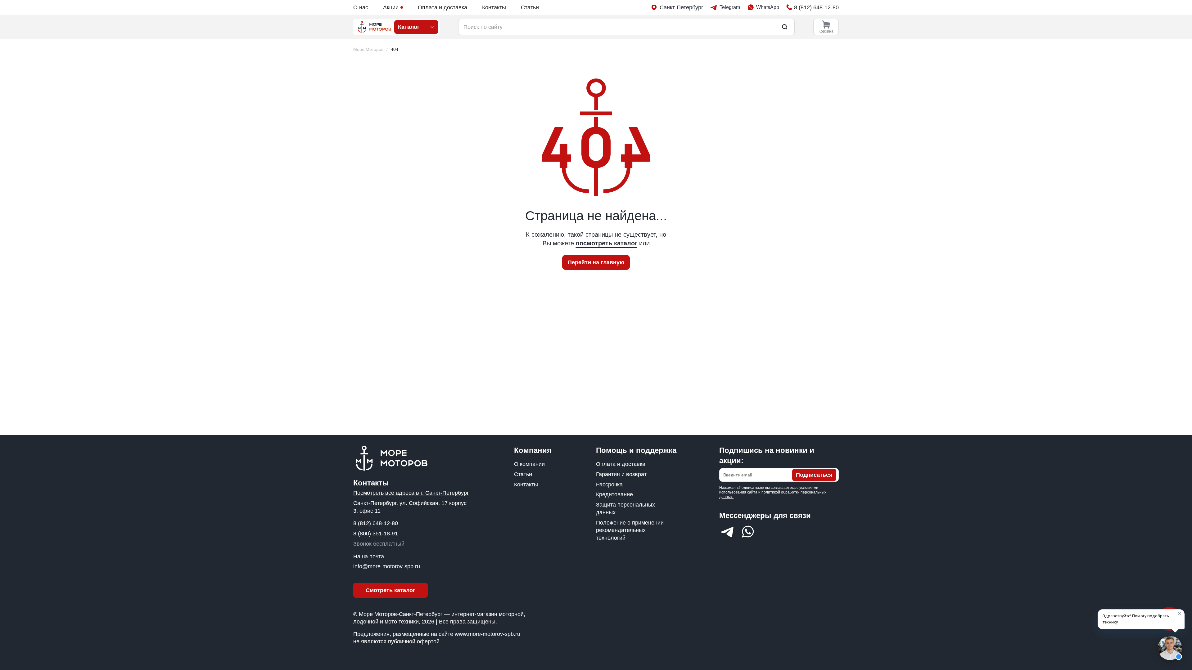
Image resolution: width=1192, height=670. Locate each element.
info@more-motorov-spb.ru (386, 566)
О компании (529, 464)
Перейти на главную (596, 262)
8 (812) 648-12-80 (375, 523)
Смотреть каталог (390, 590)
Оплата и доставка (442, 7)
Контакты (494, 7)
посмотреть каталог (606, 243)
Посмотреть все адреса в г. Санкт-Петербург (411, 493)
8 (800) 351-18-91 (375, 533)
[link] (394, 49)
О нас (360, 7)
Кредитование (614, 494)
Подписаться (814, 475)
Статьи (530, 7)
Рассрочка (609, 484)
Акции (391, 7)
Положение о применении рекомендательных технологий (630, 530)
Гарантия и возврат (621, 474)
